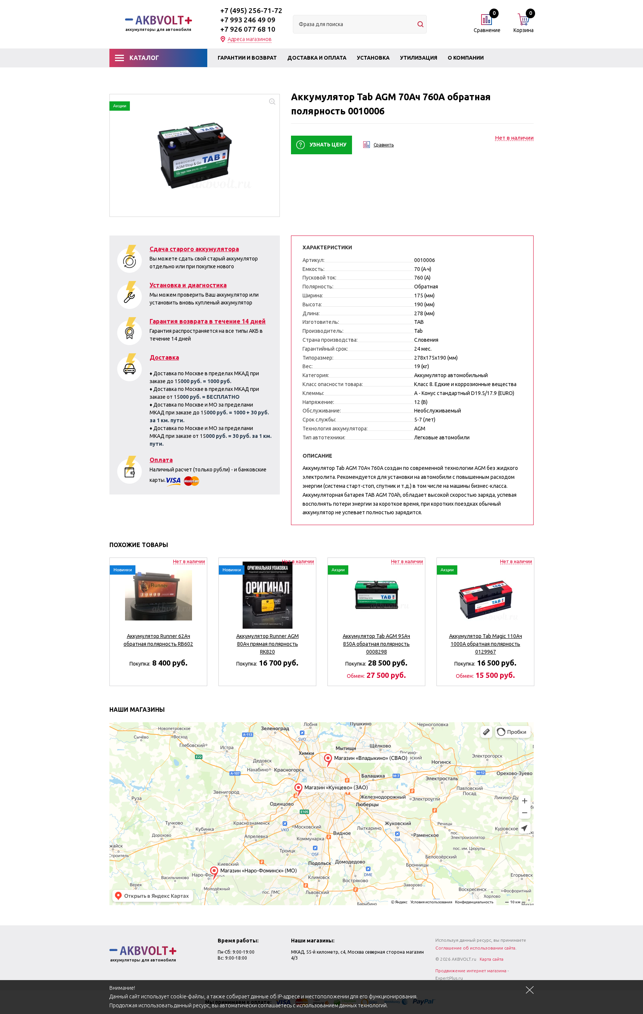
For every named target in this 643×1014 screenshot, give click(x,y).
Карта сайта (491, 959)
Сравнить (384, 144)
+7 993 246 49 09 (247, 20)
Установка (373, 58)
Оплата (161, 460)
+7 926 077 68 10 (247, 29)
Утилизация (418, 58)
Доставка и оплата (316, 58)
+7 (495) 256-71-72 (251, 10)
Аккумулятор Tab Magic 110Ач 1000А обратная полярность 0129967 (485, 644)
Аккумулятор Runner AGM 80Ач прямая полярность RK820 (267, 644)
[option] (158, 619)
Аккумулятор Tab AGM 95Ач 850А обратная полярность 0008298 (376, 644)
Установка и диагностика (188, 285)
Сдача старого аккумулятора (194, 249)
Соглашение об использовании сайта (475, 947)
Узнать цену (328, 145)
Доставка (164, 357)
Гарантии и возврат (247, 58)
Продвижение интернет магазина (470, 970)
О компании (466, 58)
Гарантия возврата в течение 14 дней (208, 321)
